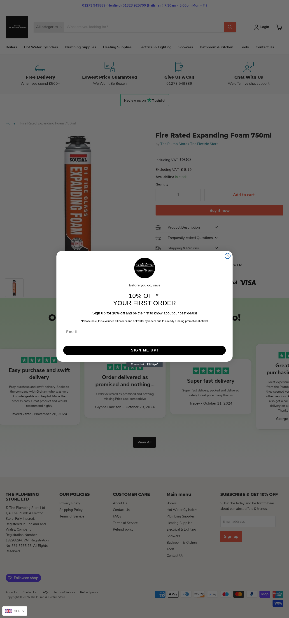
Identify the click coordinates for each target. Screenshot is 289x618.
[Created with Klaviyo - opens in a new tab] (144, 364)
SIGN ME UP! (144, 350)
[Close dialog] (227, 256)
